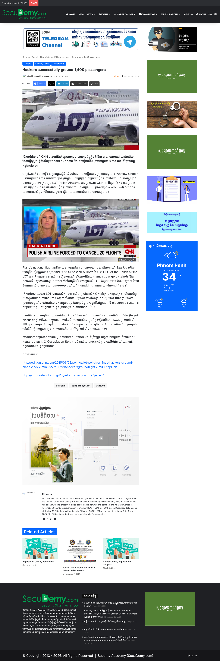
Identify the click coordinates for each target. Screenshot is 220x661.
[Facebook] (44, 519)
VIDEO (187, 14)
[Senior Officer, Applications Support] (121, 548)
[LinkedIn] (51, 519)
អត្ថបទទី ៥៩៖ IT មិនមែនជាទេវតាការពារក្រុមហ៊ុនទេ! (104, 629)
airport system (81, 385)
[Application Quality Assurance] (40, 548)
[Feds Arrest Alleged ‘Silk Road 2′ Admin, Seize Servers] (81, 551)
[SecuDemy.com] (24, 14)
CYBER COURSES (126, 14)
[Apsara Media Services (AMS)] (80, 441)
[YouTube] (54, 519)
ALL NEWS (87, 14)
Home (27, 57)
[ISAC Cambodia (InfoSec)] (80, 39)
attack (101, 385)
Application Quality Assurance (38, 561)
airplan (62, 385)
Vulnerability (58, 63)
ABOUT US (204, 14)
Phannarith (47, 76)
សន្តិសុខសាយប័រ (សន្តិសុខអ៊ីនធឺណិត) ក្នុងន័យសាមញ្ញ (105, 621)
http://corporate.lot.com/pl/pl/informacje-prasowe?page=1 (63, 375)
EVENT (104, 14)
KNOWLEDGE (148, 14)
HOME (71, 14)
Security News (39, 57)
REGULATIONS (170, 14)
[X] (47, 519)
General (51, 57)
